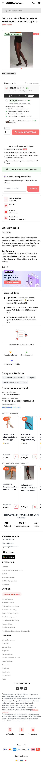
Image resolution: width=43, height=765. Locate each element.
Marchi (4, 679)
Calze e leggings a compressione (15, 382)
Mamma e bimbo (7, 654)
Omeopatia (5, 665)
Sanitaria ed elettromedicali (13, 377)
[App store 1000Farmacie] (10, 552)
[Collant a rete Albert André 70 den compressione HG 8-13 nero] (29, 473)
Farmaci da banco (7, 661)
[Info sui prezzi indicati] (23, 88)
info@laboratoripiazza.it (11, 407)
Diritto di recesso (7, 599)
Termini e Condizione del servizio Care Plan (16, 631)
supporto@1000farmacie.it (10, 547)
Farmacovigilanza (7, 624)
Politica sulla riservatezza (10, 606)
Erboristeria (6, 672)
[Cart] (39, 3)
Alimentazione (6, 647)
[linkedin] (25, 688)
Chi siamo (5, 567)
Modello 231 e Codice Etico (11, 613)
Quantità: (7, 128)
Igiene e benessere (8, 640)
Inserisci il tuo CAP (12, 188)
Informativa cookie (8, 603)
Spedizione (5, 584)
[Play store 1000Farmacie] (10, 557)
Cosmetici (5, 643)
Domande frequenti (8, 577)
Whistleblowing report (9, 617)
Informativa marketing (9, 610)
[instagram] (21, 688)
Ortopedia (31, 377)
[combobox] (21, 10)
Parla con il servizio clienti (21, 345)
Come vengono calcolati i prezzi (12, 570)
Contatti (4, 574)
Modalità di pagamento (9, 581)
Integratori (5, 651)
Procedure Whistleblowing (10, 620)
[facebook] (17, 688)
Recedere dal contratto (12, 594)
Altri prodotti (6, 675)
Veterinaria (5, 668)
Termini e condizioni (8, 628)
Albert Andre (7, 24)
